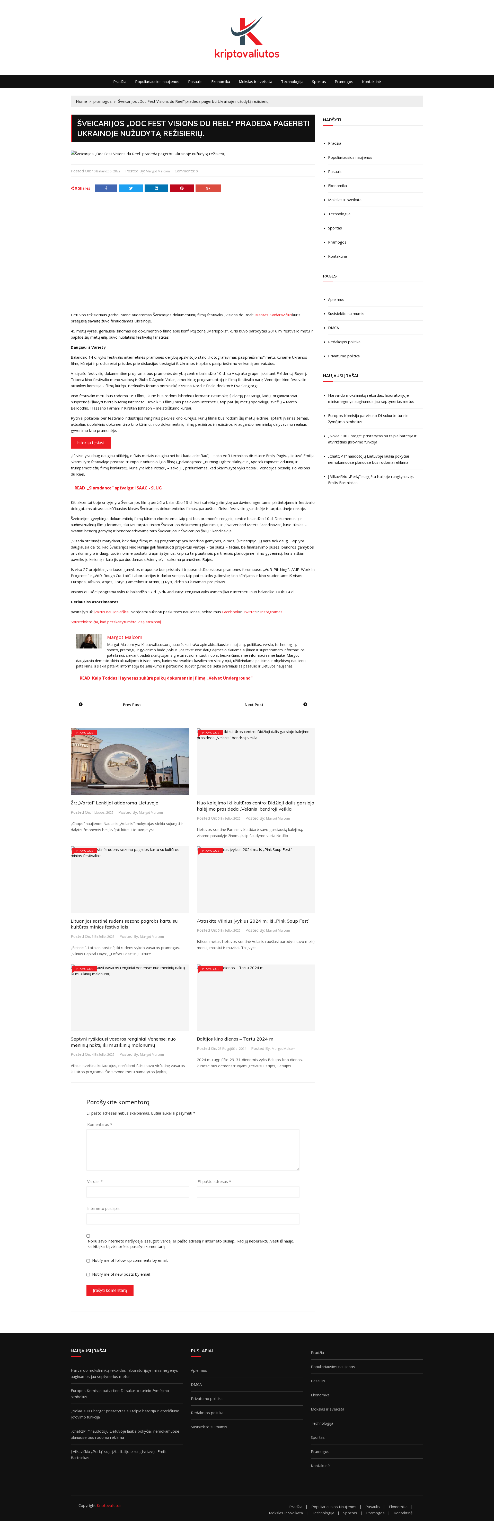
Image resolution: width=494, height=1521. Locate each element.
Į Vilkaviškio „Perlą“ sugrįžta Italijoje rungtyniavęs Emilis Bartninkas (371, 479)
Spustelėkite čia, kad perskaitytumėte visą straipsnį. (116, 621)
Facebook (230, 611)
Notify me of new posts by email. (121, 1274)
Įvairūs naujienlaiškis (111, 611)
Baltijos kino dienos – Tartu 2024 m (235, 1039)
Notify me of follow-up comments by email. (130, 1260)
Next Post (254, 704)
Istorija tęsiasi (90, 443)
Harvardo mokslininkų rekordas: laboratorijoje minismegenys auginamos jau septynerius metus (371, 398)
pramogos (84, 733)
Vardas (95, 1181)
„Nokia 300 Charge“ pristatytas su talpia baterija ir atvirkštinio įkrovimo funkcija (372, 438)
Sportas (319, 81)
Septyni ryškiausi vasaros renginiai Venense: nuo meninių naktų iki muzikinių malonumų (123, 1042)
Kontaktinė (371, 81)
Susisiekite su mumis (346, 313)
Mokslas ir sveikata (255, 81)
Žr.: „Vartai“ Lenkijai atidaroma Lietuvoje (114, 803)
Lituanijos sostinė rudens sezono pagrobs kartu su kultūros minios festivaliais (124, 924)
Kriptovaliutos (109, 1505)
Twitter (249, 611)
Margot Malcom (158, 171)
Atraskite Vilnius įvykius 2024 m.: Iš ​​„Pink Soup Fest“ (253, 921)
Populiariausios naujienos (157, 81)
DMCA (333, 327)
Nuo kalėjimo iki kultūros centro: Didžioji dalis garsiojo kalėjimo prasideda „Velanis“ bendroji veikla (255, 806)
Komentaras (99, 1124)
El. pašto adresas (214, 1181)
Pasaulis (195, 81)
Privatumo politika (344, 355)
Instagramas (271, 611)
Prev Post (132, 704)
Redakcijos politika (344, 341)
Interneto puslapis (103, 1208)
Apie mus (336, 299)
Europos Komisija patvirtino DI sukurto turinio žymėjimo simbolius (368, 418)
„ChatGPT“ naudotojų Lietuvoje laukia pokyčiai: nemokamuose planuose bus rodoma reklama (369, 459)
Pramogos (344, 81)
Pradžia (119, 81)
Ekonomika (220, 81)
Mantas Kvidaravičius (273, 314)
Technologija (292, 81)
